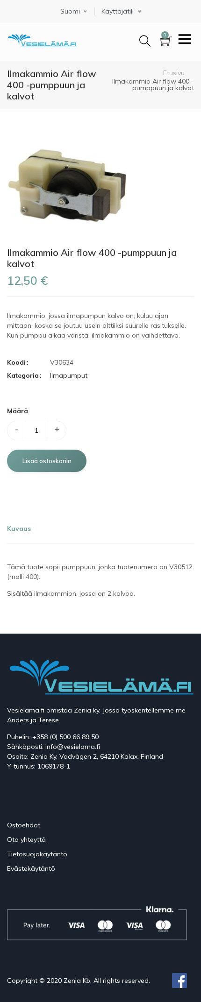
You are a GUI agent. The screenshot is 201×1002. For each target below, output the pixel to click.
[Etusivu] (42, 39)
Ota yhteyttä (26, 839)
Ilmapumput (68, 375)
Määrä (17, 411)
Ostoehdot (23, 825)
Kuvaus (19, 528)
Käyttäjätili (117, 11)
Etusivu (174, 73)
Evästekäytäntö (31, 868)
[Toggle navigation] (184, 40)
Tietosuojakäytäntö (37, 854)
